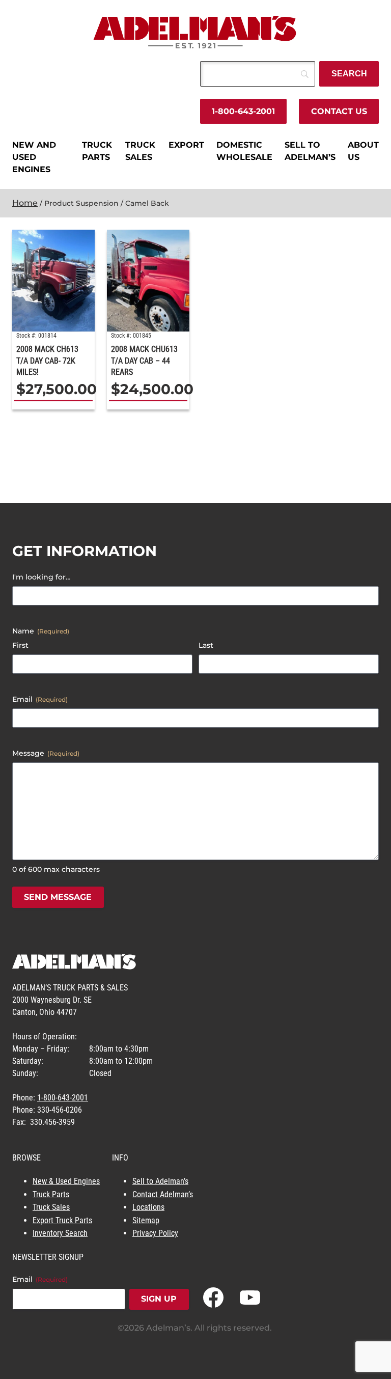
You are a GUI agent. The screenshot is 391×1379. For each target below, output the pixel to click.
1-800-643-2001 (243, 111)
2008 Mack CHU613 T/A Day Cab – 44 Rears (144, 360)
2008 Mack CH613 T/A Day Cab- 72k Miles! (47, 360)
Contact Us (339, 111)
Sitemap (145, 1220)
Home (25, 203)
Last (206, 645)
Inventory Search (60, 1233)
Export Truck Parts (62, 1220)
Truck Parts (51, 1194)
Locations (148, 1207)
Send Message (58, 897)
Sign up (159, 1299)
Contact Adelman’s (162, 1194)
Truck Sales (51, 1207)
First (20, 645)
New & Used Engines (66, 1181)
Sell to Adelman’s (160, 1181)
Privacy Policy (155, 1233)
